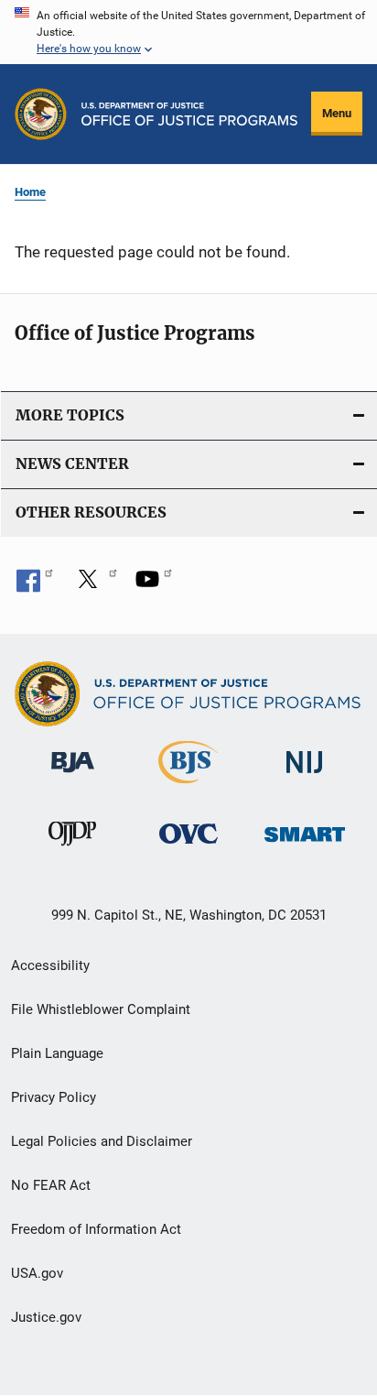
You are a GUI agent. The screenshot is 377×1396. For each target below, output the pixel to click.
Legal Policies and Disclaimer (101, 1141)
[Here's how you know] (188, 32)
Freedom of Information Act (96, 1229)
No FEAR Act (51, 1185)
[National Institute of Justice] (304, 776)
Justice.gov (46, 1317)
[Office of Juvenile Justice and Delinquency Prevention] (72, 849)
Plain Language (57, 1053)
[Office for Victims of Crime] (188, 847)
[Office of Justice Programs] (41, 114)
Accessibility (50, 965)
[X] (94, 585)
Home (30, 192)
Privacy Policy (53, 1097)
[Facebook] (35, 585)
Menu (336, 113)
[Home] (189, 114)
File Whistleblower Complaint (100, 1009)
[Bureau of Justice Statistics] (188, 787)
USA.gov (37, 1273)
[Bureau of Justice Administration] (72, 776)
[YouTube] (154, 585)
